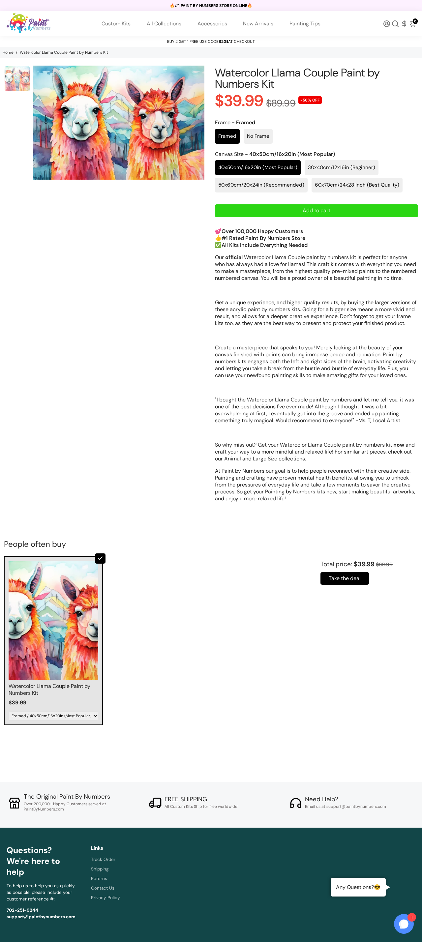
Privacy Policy (105, 897)
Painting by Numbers (290, 491)
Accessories (212, 23)
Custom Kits (116, 23)
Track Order (103, 859)
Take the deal (345, 578)
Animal (232, 458)
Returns (99, 878)
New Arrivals (258, 23)
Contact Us (102, 888)
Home (8, 52)
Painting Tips (304, 23)
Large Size (265, 458)
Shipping (100, 869)
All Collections (164, 23)
